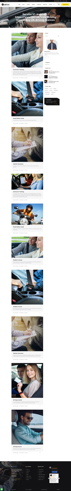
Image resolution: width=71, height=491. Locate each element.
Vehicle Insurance (18, 164)
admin (26, 77)
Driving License (17, 400)
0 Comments (22, 77)
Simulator (45, 4)
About (23, 4)
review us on (54, 471)
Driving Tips (47, 64)
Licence (28, 4)
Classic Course (28, 476)
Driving (51, 90)
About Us (27, 469)
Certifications (13, 475)
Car (50, 88)
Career (55, 88)
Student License (17, 260)
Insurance (40, 472)
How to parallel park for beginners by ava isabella (53, 77)
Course (46, 90)
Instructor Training (18, 69)
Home (19, 4)
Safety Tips (53, 92)
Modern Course (28, 477)
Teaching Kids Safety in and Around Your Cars (53, 82)
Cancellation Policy (44, 489)
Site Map (58, 489)
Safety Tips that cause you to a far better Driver (53, 72)
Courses (33, 4)
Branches (13, 473)
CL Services (39, 4)
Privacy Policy (13, 489)
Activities (46, 88)
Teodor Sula (54, 474)
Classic (27, 474)
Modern (27, 472)
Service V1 (17, 26)
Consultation (65, 4)
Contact (50, 4)
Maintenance (47, 92)
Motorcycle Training (42, 474)
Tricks (52, 94)
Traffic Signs (47, 94)
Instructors (56, 90)
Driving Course (17, 446)
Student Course (17, 306)
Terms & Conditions (29, 489)
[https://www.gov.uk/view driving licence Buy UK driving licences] (5, 4)
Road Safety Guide (18, 118)
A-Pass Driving (54, 467)
